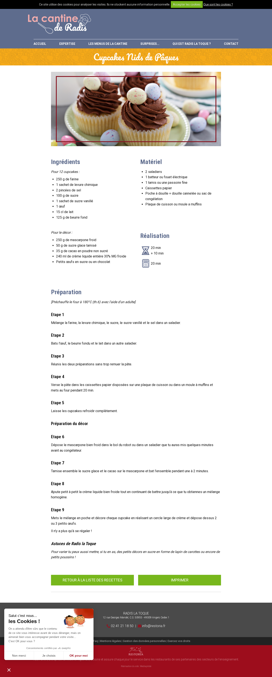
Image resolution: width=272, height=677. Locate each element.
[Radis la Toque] (59, 24)
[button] (9, 670)
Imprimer (179, 580)
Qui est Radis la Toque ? (192, 43)
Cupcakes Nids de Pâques (136, 57)
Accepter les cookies (187, 4)
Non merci (19, 655)
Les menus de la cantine (107, 43)
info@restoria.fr (153, 626)
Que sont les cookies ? (218, 4)
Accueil (40, 43)
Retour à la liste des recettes (92, 580)
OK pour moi (78, 655)
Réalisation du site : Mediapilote (136, 666)
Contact (231, 43)
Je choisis (48, 655)
